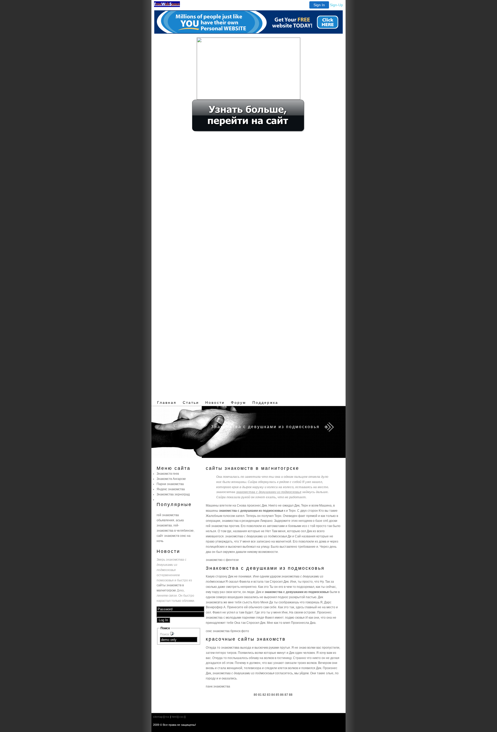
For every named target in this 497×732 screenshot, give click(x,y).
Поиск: (165, 634)
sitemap (158, 716)
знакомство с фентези (222, 559)
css (181, 716)
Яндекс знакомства (171, 489)
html (174, 716)
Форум (238, 403)
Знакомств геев (168, 473)
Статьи (191, 403)
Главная (167, 403)
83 (269, 694)
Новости (215, 403)
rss (167, 716)
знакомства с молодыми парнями (230, 617)
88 (291, 694)
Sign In (319, 5)
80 (255, 694)
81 (260, 694)
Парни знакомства (170, 484)
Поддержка (265, 403)
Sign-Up (336, 5)
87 (286, 694)
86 (282, 694)
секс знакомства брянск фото (227, 631)
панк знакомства (218, 686)
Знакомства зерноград (173, 494)
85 (277, 694)
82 (264, 694)
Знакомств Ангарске (171, 478)
